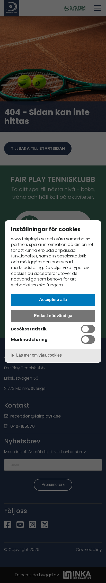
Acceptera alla (53, 299)
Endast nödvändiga (53, 315)
